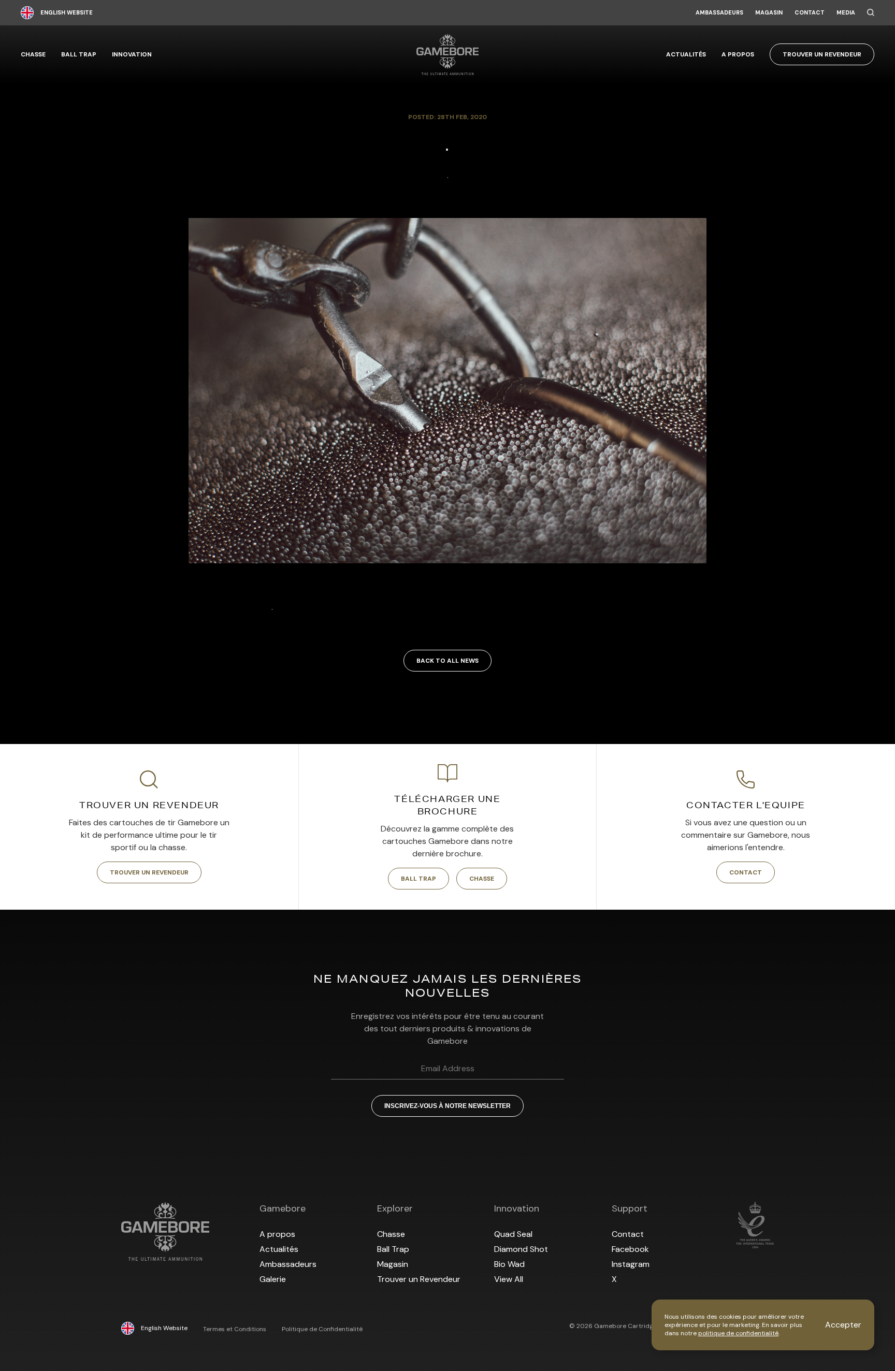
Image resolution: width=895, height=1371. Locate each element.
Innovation (132, 54)
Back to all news (447, 661)
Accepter (843, 1324)
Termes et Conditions (234, 1329)
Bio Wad (509, 1264)
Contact (810, 13)
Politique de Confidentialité (322, 1329)
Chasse (33, 54)
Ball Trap (78, 54)
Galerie (272, 1279)
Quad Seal (513, 1234)
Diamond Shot (521, 1249)
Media (845, 13)
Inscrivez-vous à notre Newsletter (447, 1106)
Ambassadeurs (719, 13)
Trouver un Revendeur (822, 54)
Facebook (630, 1249)
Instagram (630, 1264)
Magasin (769, 13)
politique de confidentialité (738, 1333)
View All (508, 1279)
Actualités (686, 54)
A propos (737, 54)
